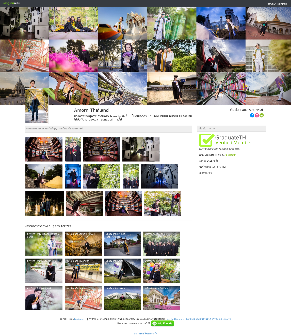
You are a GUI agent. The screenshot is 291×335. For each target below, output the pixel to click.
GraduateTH (80, 318)
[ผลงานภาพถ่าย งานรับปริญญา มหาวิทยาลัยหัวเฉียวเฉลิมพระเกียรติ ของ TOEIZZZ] (122, 244)
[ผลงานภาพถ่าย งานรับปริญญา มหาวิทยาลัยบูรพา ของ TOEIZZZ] (161, 271)
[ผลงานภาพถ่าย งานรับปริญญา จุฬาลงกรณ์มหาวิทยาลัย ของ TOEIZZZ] (161, 298)
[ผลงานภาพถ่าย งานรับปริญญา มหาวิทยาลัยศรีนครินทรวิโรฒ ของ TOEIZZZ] (43, 271)
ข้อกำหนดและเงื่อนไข (220, 318)
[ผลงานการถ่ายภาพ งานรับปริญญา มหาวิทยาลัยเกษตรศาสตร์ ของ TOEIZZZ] (43, 149)
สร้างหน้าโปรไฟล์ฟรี (277, 3)
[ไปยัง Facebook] (252, 115)
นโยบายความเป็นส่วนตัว (197, 318)
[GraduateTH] (11, 3)
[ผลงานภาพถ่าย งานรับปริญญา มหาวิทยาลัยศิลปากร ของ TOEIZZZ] (161, 244)
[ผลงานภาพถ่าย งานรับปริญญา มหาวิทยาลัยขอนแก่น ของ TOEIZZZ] (83, 298)
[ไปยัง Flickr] (257, 115)
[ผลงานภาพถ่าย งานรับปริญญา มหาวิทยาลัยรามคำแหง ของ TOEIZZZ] (83, 271)
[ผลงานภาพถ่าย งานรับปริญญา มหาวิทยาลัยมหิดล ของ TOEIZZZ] (122, 271)
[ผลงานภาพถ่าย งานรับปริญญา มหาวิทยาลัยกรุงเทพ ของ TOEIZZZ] (122, 298)
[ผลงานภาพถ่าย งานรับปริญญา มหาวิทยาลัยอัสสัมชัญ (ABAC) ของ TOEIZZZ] (83, 244)
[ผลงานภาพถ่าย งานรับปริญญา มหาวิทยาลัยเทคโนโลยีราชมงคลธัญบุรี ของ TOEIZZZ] (43, 244)
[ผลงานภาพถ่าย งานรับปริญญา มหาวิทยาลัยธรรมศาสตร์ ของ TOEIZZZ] (43, 298)
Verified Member (175, 318)
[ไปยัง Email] (262, 115)
